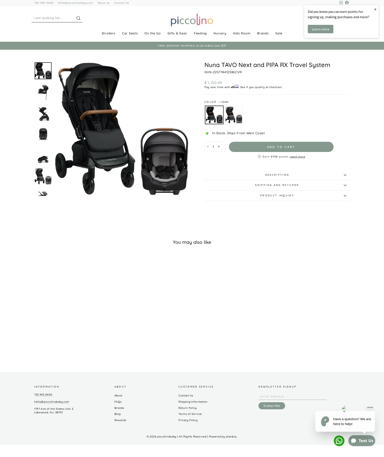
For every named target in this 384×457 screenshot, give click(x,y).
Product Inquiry (277, 195)
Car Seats (130, 33)
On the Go (152, 33)
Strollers (108, 33)
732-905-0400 (43, 2)
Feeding (200, 33)
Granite (234, 115)
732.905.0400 (43, 394)
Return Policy (187, 408)
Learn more (297, 156)
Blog (117, 414)
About (118, 395)
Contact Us (121, 2)
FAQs (118, 401)
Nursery (220, 33)
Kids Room (241, 33)
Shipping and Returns (277, 185)
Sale (278, 33)
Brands (263, 33)
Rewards (120, 420)
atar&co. (231, 436)
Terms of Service (190, 414)
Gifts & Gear (177, 33)
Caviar (214, 115)
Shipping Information (193, 401)
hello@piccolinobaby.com (75, 2)
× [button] (375, 9)
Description (277, 174)
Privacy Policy (188, 420)
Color (216, 101)
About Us (104, 2)
